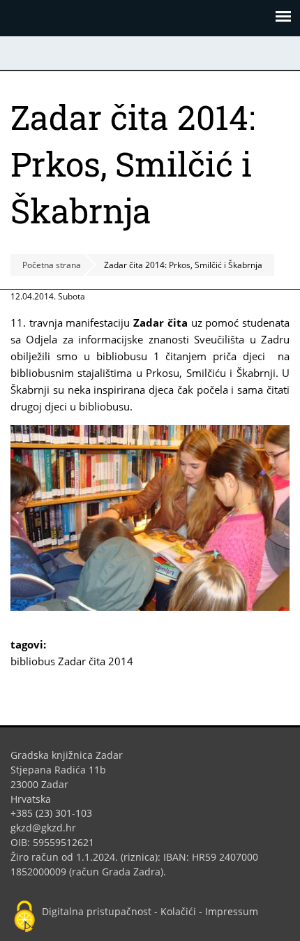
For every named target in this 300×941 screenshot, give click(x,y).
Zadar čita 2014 (95, 661)
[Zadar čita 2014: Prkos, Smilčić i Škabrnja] (150, 607)
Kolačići (178, 911)
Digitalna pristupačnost (96, 911)
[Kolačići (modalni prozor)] (24, 917)
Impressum (231, 911)
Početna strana (51, 265)
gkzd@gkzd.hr (48, 827)
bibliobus (32, 661)
